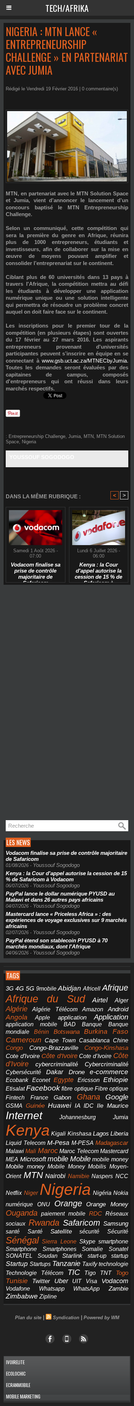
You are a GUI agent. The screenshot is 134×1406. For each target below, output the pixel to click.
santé (13, 1231)
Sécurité (117, 1231)
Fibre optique (111, 1089)
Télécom (52, 1273)
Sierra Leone (59, 1241)
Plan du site (28, 1317)
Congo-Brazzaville (53, 1047)
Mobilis (97, 1166)
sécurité (89, 1231)
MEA (12, 1159)
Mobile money (25, 1166)
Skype (87, 1241)
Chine (120, 1040)
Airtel (100, 1000)
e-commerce (109, 1072)
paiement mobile (63, 1214)
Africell (91, 988)
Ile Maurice (112, 1105)
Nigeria (29, 441)
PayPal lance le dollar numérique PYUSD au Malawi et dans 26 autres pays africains (60, 897)
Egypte (64, 1079)
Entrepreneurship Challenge (37, 436)
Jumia (74, 436)
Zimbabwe (22, 1296)
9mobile (46, 989)
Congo (14, 1047)
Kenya (28, 1130)
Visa (91, 1281)
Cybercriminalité (106, 1064)
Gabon (62, 1097)
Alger (121, 1000)
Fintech (15, 1098)
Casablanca (94, 1040)
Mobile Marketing (23, 1396)
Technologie (21, 1273)
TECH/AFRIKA (67, 7)
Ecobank (17, 1080)
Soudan (48, 1256)
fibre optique (77, 1088)
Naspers (102, 1176)
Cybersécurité (23, 1072)
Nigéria (102, 1193)
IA (77, 1105)
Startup (17, 1263)
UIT (76, 1281)
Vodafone (18, 1288)
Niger (31, 1193)
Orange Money (107, 1204)
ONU (43, 1204)
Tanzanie (66, 1263)
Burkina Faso (106, 1031)
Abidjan (69, 988)
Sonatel (118, 1249)
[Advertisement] (57, 702)
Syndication (66, 1317)
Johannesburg (77, 1117)
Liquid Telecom (25, 1143)
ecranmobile (18, 1384)
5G (30, 988)
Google (116, 1097)
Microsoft (33, 1159)
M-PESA (82, 1143)
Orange (68, 1203)
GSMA (14, 1106)
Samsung (115, 1223)
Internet (24, 1115)
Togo (122, 1273)
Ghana (88, 1096)
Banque (92, 1024)
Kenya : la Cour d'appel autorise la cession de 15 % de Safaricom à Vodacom (98, 570)
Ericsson (89, 1080)
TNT (105, 1273)
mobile (58, 1159)
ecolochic (16, 1373)
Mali (30, 1151)
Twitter (41, 1281)
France (39, 1098)
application (72, 1017)
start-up (97, 1255)
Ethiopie (115, 1079)
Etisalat (15, 1088)
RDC (95, 1213)
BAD (70, 1024)
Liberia (119, 1133)
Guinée (35, 1105)
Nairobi (55, 1176)
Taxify (89, 1264)
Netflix (14, 1193)
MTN (89, 436)
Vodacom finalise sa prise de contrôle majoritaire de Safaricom (35, 570)
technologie (113, 1264)
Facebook (43, 1088)
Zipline (48, 1296)
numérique (19, 1204)
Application (111, 1017)
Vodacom (114, 1281)
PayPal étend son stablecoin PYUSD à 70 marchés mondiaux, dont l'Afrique (57, 943)
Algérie (17, 1009)
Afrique (115, 987)
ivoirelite (15, 1362)
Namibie (78, 1176)
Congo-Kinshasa (106, 1047)
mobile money (110, 1159)
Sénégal (22, 1240)
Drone (77, 1072)
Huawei (59, 1105)
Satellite (61, 1231)
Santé (35, 1231)
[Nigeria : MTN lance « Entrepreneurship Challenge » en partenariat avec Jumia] (67, 113)
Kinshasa (79, 1134)
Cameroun (23, 1040)
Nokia (120, 1193)
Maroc (48, 1151)
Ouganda (22, 1212)
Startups (40, 1264)
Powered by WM (101, 1317)
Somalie (92, 1249)
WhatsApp (86, 1288)
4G (19, 988)
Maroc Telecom (78, 1151)
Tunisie (17, 1281)
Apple (42, 1017)
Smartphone (21, 1249)
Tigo (90, 1273)
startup (119, 1255)
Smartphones (59, 1249)
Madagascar (111, 1142)
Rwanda (44, 1222)
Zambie (118, 1288)
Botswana (67, 1031)
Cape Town (60, 1040)
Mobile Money (66, 1166)
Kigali (58, 1134)
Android (118, 1009)
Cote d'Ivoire (23, 1056)
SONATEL (19, 1256)
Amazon (92, 1009)
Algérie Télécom (54, 1009)
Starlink (72, 1255)
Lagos (101, 1133)
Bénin (41, 1032)
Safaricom (81, 1222)
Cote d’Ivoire (95, 1056)
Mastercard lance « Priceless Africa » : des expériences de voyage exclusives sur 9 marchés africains (66, 920)
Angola (17, 1017)
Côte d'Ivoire (59, 1056)
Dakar (54, 1072)
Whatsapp (52, 1289)
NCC (121, 1176)
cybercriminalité (56, 1064)
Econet (41, 1080)
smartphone (113, 1241)
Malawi (15, 1151)
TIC (74, 1272)
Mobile (80, 1159)
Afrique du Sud (45, 998)
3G (10, 988)
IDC (89, 1105)
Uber (61, 1281)
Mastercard (114, 1151)
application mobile (31, 1024)
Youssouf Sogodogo (41, 457)
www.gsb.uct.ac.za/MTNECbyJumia (84, 361)
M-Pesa (58, 1142)
